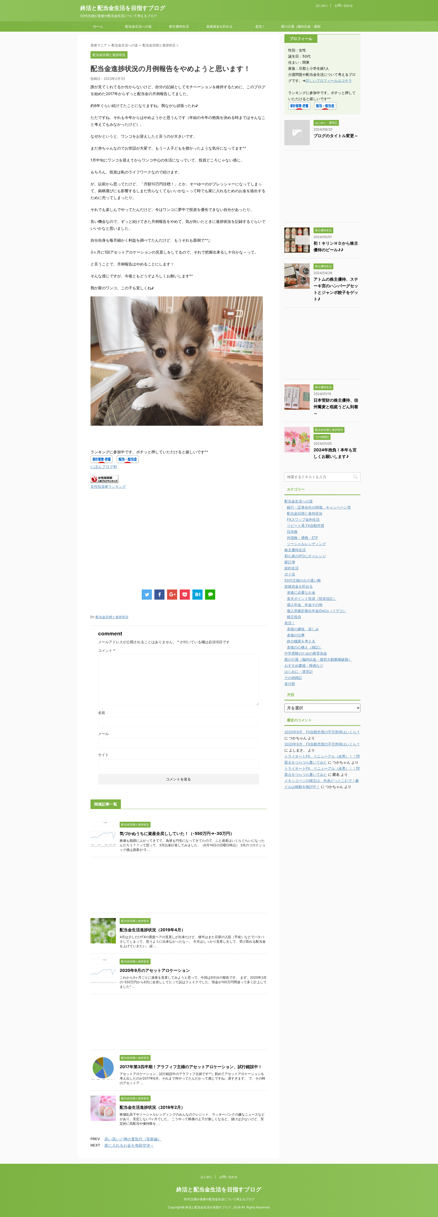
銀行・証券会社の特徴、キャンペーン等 (319, 507)
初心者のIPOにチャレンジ (305, 556)
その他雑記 (293, 677)
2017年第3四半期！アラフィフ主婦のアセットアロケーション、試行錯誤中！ (191, 1066)
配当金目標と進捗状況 (112, 617)
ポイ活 (289, 574)
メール (103, 733)
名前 (101, 712)
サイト (103, 755)
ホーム (98, 26)
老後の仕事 (296, 635)
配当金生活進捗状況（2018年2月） (152, 1107)
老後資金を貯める (219, 26)
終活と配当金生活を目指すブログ (123, 8)
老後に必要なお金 (301, 592)
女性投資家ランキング (108, 487)
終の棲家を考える (301, 641)
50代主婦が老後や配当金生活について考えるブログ (219, 1199)
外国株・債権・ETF (302, 537)
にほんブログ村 (103, 466)
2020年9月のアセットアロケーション (155, 970)
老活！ (260, 26)
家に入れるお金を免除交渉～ (129, 1145)
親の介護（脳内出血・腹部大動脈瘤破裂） (301, 27)
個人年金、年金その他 (304, 604)
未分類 (289, 684)
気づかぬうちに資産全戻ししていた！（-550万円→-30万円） (177, 833)
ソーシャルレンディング (306, 544)
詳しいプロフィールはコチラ (329, 80)
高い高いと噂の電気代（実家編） (132, 1139)
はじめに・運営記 (298, 671)
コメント (106, 650)
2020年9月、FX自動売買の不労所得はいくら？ (322, 732)
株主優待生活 (179, 26)
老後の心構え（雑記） (304, 647)
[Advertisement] (133, 544)
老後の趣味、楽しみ (303, 629)
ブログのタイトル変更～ (336, 135)
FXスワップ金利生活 (303, 519)
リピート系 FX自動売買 (305, 525)
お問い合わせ (344, 5)
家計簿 (289, 562)
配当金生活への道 (138, 26)
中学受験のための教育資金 (305, 653)
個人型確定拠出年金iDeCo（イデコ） (316, 610)
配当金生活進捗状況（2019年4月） (152, 929)
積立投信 (294, 617)
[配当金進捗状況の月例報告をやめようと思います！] (197, 594)
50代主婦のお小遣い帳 (302, 580)
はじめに (322, 5)
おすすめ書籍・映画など (303, 665)
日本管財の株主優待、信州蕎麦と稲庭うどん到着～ (336, 407)
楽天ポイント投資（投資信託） (312, 598)
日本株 (292, 531)
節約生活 (291, 568)
